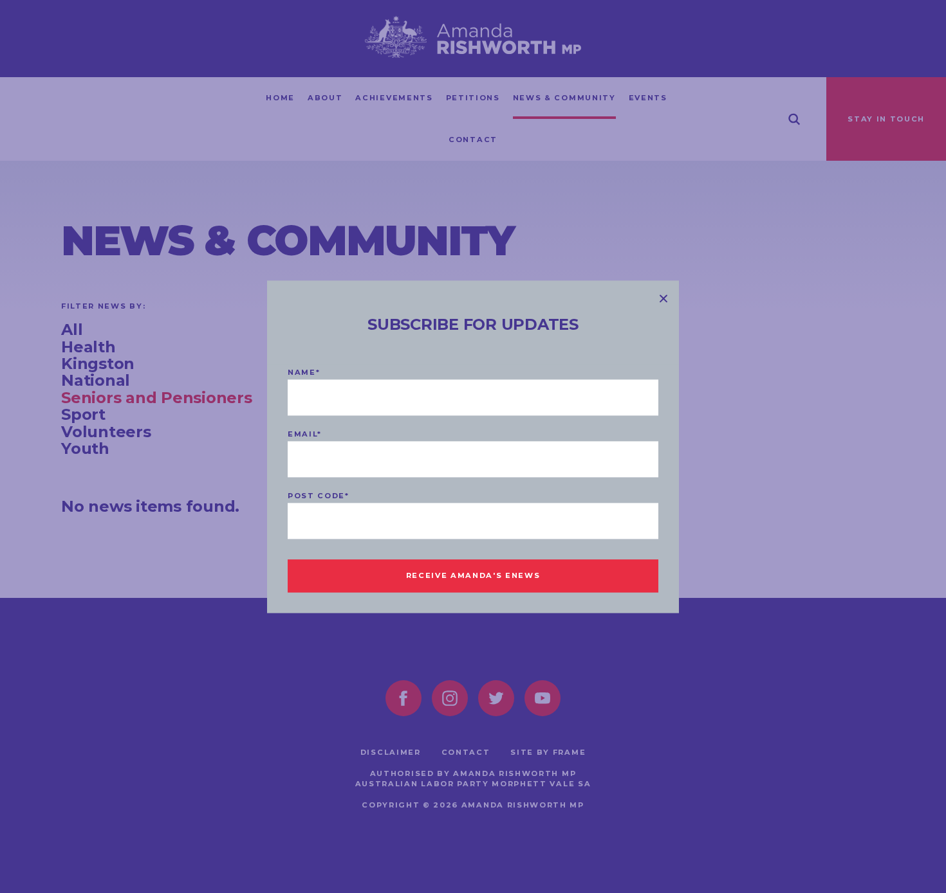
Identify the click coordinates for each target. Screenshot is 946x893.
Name (304, 372)
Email (305, 433)
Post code (318, 495)
